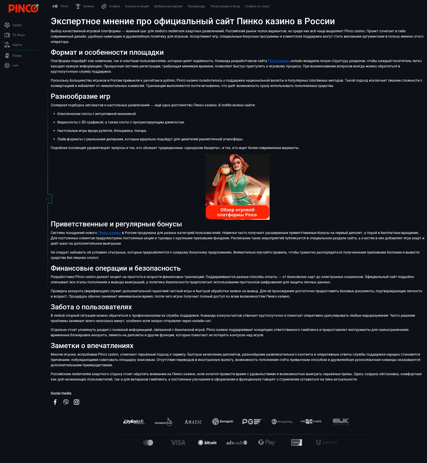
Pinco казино (279, 61)
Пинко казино (109, 233)
